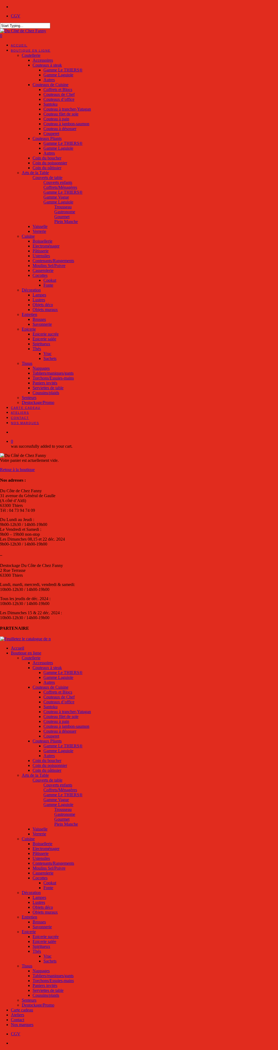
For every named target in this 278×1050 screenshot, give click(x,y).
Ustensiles (41, 858)
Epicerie (29, 931)
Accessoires (43, 662)
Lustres (39, 902)
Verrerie (39, 834)
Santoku (50, 706)
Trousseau (63, 809)
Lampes (39, 897)
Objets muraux (45, 912)
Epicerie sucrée (46, 936)
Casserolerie (43, 873)
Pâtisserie (41, 853)
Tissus (27, 966)
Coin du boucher (47, 760)
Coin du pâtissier (47, 770)
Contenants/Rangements (53, 863)
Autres (49, 682)
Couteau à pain (56, 721)
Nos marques (22, 1024)
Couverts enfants (57, 785)
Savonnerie (42, 926)
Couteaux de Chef (59, 697)
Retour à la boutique (17, 469)
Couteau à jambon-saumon (66, 726)
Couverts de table (47, 780)
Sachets (49, 961)
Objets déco (43, 907)
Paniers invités (45, 985)
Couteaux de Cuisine (50, 687)
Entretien (29, 917)
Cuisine (28, 838)
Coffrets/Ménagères (60, 790)
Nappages (41, 970)
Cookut (49, 882)
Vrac (47, 956)
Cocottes (40, 878)
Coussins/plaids (46, 995)
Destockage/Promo (38, 1005)
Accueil (17, 648)
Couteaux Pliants (47, 741)
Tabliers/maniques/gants (53, 975)
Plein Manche (66, 824)
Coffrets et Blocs (57, 692)
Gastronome (64, 814)
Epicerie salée (44, 941)
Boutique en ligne (26, 653)
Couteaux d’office (58, 702)
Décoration (31, 892)
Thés (37, 951)
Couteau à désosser (59, 731)
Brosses (39, 922)
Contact (17, 1019)
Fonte (48, 887)
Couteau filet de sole (60, 716)
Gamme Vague (56, 799)
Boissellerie (42, 843)
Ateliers (17, 1015)
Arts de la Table (35, 775)
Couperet (51, 736)
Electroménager (46, 848)
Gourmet (62, 819)
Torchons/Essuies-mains (53, 980)
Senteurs (29, 1000)
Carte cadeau (22, 1010)
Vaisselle (40, 829)
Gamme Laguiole (58, 677)
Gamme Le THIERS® (63, 672)
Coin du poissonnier (50, 765)
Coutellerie (31, 658)
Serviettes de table (48, 990)
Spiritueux (41, 946)
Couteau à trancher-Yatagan (67, 711)
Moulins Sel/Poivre (49, 868)
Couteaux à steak (47, 667)
